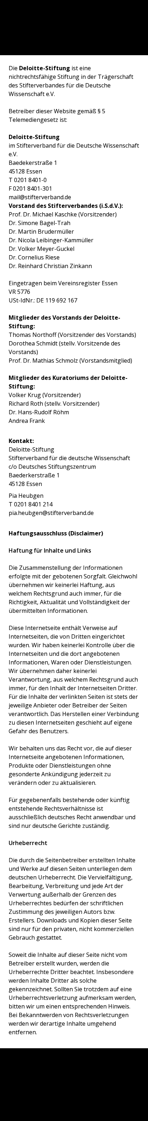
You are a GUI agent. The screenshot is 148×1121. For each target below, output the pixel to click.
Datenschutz (74, 1098)
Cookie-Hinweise (74, 1084)
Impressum (74, 1069)
